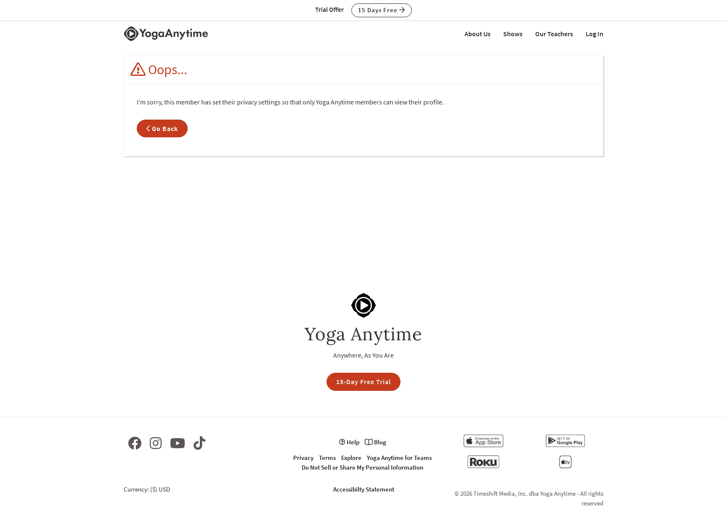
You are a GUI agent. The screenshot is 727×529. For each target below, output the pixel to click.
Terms (327, 458)
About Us (477, 33)
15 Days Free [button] (378, 10)
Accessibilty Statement (363, 489)
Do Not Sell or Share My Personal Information (362, 467)
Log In (594, 33)
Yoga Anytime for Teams (399, 458)
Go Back (164, 128)
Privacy (303, 458)
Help (352, 442)
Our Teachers (554, 33)
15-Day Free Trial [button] (363, 381)
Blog (379, 442)
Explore (351, 458)
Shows (513, 33)
